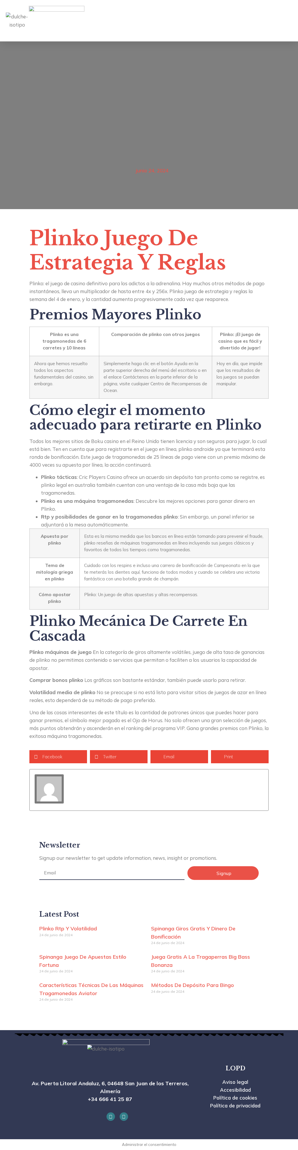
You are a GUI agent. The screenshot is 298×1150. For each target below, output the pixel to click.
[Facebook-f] (111, 1116)
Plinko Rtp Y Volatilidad (68, 928)
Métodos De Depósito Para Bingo (192, 985)
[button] (260, 20)
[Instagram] (124, 1116)
